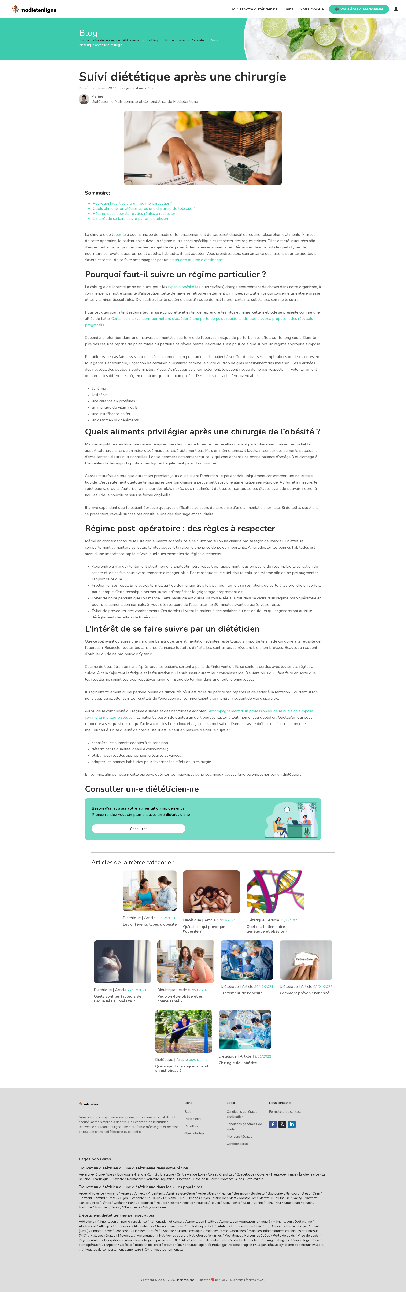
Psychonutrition (90, 1240)
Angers (126, 1193)
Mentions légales (239, 1136)
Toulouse (85, 1207)
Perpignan (145, 1202)
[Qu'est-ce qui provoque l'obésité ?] (211, 891)
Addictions (86, 1221)
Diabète (262, 1226)
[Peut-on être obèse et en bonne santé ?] (185, 961)
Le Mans (169, 1198)
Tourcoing (102, 1207)
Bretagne (167, 1174)
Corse (212, 1174)
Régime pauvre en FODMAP (165, 1240)
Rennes (187, 1202)
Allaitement (87, 1226)
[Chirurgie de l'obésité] (245, 1029)
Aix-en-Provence (91, 1193)
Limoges (193, 1198)
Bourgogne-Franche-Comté (137, 1174)
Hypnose (167, 1231)
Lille (181, 1198)
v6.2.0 (261, 1280)
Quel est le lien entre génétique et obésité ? (267, 929)
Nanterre (311, 1198)
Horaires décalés (145, 1231)
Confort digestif (198, 1226)
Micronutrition (146, 1235)
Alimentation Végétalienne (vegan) (244, 1221)
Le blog (153, 40)
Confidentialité (237, 1143)
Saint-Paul (273, 1202)
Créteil (112, 1198)
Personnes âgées (257, 1235)
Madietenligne (185, 1280)
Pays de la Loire (205, 1179)
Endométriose (101, 1231)
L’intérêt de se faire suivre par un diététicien (130, 218)
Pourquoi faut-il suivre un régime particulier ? (132, 203)
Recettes (191, 1126)
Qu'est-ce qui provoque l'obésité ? (204, 929)
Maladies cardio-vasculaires (225, 1231)
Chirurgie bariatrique (169, 1226)
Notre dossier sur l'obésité (185, 40)
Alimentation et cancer (166, 1221)
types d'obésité (181, 286)
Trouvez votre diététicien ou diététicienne (109, 40)
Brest (306, 1193)
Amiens (112, 1193)
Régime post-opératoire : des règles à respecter (134, 213)
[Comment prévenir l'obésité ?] (306, 959)
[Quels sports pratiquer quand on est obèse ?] (183, 1030)
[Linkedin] (292, 1124)
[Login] (396, 9)
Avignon (225, 1193)
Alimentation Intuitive (201, 1221)
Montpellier (247, 1198)
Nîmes (106, 1202)
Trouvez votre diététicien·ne (253, 9)
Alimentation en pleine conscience (122, 1221)
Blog (187, 1111)
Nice (95, 1202)
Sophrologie (302, 1240)
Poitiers (161, 1202)
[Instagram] (282, 1124)
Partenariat (192, 1119)
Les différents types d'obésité (150, 924)
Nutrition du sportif (173, 1235)
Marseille (219, 1198)
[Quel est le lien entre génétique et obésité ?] (275, 891)
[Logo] (34, 8)
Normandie (135, 1179)
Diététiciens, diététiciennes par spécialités (116, 1215)
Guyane (262, 1174)
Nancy (297, 1198)
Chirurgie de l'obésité (238, 1062)
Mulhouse (283, 1198)
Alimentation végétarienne (292, 1221)
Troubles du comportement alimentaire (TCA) (117, 1249)
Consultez (138, 828)
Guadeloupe (245, 1174)
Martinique (101, 1179)
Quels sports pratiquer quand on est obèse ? (181, 1068)
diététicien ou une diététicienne (196, 259)
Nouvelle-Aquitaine (160, 1179)
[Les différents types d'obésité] (150, 890)
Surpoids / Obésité (118, 1245)
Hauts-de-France (283, 1174)
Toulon (308, 1202)
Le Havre (153, 1198)
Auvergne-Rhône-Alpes (96, 1174)
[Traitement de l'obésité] (247, 959)
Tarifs (288, 9)
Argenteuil (155, 1193)
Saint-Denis (231, 1202)
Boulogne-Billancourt (283, 1193)
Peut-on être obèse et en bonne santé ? (180, 999)
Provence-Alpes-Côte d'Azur (241, 1179)
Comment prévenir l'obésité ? (306, 993)
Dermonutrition (242, 1226)
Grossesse (122, 1231)
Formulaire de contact (285, 1111)
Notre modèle (312, 9)
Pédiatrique (233, 1235)
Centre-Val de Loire (191, 1174)
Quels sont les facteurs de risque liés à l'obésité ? (117, 999)
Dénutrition (220, 1226)
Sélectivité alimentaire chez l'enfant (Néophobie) (224, 1240)
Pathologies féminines (205, 1235)
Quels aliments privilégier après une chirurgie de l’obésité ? (144, 208)
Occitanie (184, 1179)
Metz (232, 1198)
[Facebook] (273, 1124)
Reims (174, 1202)
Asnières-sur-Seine (180, 1193)
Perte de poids (284, 1235)
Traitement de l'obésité (242, 993)
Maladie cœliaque (190, 1231)
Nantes (84, 1202)
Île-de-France (309, 1174)
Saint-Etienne (253, 1202)
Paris (131, 1202)
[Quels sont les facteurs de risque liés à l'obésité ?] (122, 961)
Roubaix (202, 1202)
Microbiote (126, 1235)
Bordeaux (258, 1193)
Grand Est (226, 1174)
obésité (120, 234)
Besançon (241, 1193)
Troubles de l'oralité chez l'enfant (158, 1245)
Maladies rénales (102, 1235)
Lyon (206, 1198)
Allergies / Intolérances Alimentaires (125, 1226)
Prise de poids (308, 1235)
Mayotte (117, 1179)
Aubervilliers (207, 1193)
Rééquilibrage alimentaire (122, 1240)
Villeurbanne (131, 1207)
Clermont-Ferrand (92, 1198)
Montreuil (266, 1198)
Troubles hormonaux (168, 1249)
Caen (316, 1193)
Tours (115, 1207)
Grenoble (137, 1198)
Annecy (139, 1193)
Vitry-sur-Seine (154, 1207)
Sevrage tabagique (276, 1240)
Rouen (215, 1202)
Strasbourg (292, 1202)
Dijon (124, 1198)
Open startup (194, 1133)
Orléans (119, 1202)
